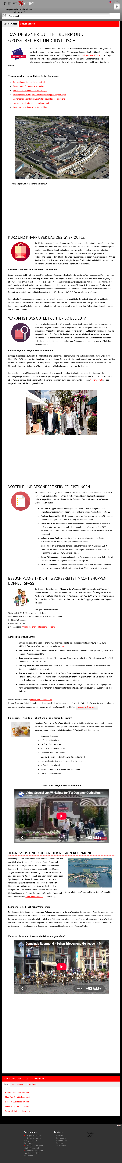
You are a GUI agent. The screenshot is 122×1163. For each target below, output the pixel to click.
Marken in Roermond (87, 707)
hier (63, 646)
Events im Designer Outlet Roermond (33, 1146)
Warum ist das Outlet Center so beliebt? (29, 86)
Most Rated (31, 1084)
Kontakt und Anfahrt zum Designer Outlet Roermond (33, 1153)
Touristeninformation (34, 896)
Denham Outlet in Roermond (17, 1102)
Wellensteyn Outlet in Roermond (18, 1106)
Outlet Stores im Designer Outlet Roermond (32, 1140)
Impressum (61, 1138)
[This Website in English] (110, 2)
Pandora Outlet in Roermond (17, 1092)
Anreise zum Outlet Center (41, 699)
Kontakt (59, 1135)
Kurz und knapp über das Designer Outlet (29, 82)
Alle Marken (61, 1145)
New (6, 1084)
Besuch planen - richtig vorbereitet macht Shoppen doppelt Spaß (39, 94)
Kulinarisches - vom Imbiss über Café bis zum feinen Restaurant (39, 99)
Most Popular (17, 1084)
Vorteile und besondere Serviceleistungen (30, 90)
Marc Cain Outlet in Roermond (17, 1097)
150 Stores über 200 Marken (92, 55)
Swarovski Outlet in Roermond (17, 1111)
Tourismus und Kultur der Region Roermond (31, 103)
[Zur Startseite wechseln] (19, 7)
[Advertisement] (61, 209)
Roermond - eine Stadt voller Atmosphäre (30, 107)
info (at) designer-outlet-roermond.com (38, 627)
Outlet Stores (27, 23)
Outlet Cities (10, 23)
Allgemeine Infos (34, 1135)
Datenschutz (61, 1140)
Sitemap (59, 1143)
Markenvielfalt (96, 380)
